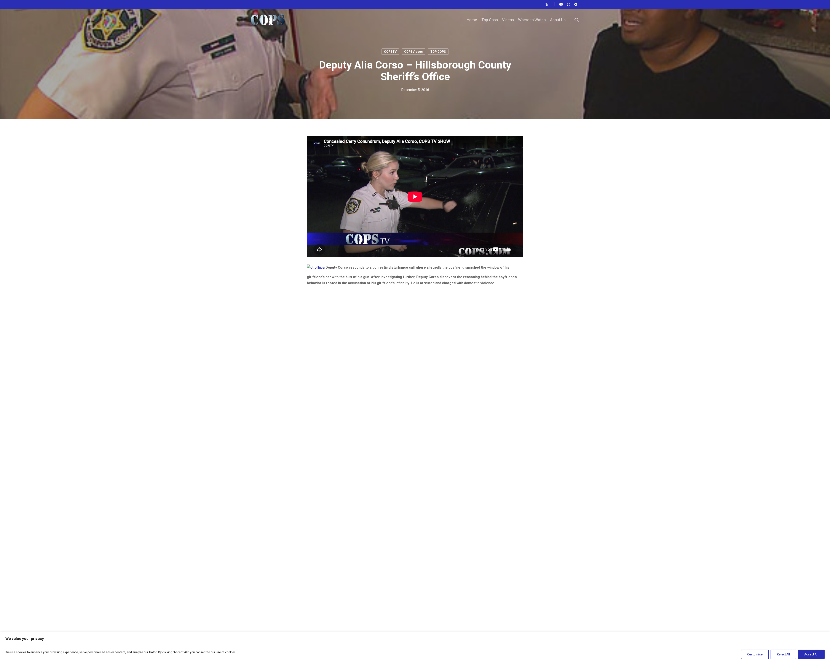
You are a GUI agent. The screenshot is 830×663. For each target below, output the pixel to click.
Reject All (783, 654)
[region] (415, 647)
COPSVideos (413, 51)
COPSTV (390, 51)
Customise (755, 654)
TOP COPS (438, 51)
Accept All (811, 654)
